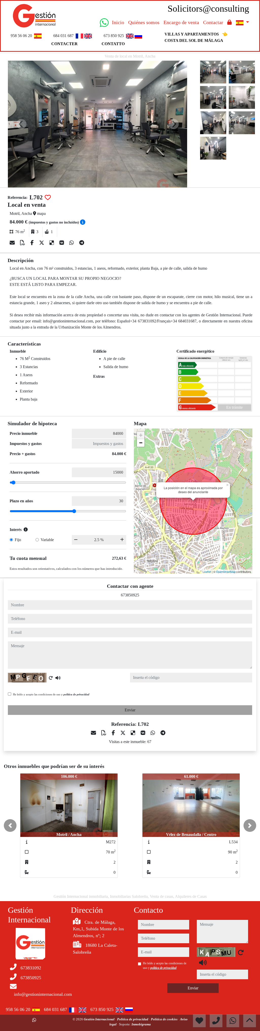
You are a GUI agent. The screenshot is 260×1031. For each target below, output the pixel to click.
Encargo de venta (181, 22)
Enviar (130, 710)
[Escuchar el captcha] (58, 678)
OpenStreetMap (226, 572)
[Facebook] (32, 243)
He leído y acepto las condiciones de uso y (51, 694)
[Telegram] (81, 243)
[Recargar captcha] (50, 678)
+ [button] (140, 435)
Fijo (18, 540)
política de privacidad (76, 694)
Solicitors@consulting (208, 9)
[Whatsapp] (72, 243)
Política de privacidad (133, 1019)
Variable (47, 540)
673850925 (130, 595)
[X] (42, 243)
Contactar (213, 22)
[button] (10, 825)
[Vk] (62, 243)
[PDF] (23, 243)
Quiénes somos (143, 22)
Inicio (118, 22)
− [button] (140, 443)
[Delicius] (52, 243)
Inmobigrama (141, 1024)
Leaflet (207, 572)
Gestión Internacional (99, 1019)
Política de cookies (164, 1019)
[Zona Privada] (229, 22)
